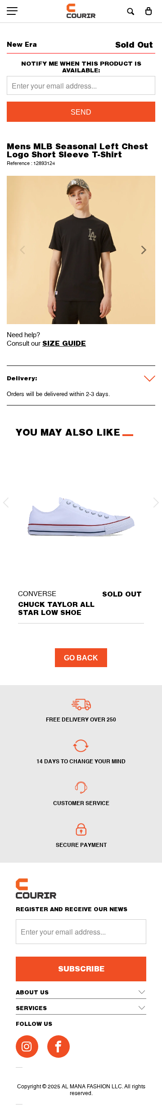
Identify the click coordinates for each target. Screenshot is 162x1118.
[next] (141, 250)
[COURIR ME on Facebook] (58, 1046)
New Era (22, 44)
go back (81, 658)
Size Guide (64, 343)
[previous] (21, 250)
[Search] (130, 11)
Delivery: (22, 378)
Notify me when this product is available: (81, 67)
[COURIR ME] (81, 11)
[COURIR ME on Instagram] (27, 1046)
